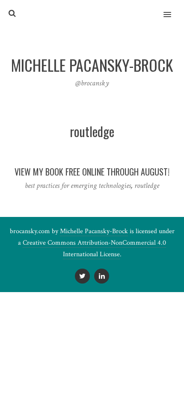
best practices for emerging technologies (78, 185)
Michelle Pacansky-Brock (94, 231)
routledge (146, 185)
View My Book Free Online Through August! (92, 171)
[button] (172, 9)
